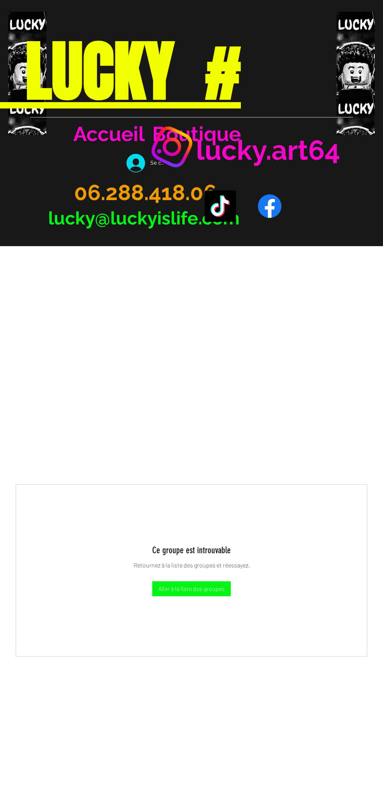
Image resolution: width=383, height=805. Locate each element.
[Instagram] (172, 147)
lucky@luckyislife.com (144, 218)
